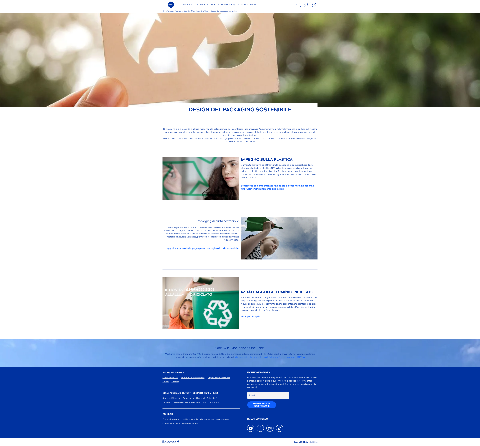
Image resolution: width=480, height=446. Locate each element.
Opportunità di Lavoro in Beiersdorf (199, 398)
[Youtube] (250, 428)
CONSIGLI (202, 4)
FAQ (205, 402)
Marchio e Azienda (174, 11)
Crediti (165, 382)
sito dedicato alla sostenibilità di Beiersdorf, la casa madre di (270, 357)
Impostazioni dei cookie (219, 377)
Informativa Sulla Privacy (193, 377)
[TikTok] (279, 428)
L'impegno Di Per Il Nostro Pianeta (181, 402)
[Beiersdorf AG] (170, 442)
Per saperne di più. (250, 316)
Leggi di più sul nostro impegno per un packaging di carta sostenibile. (202, 248)
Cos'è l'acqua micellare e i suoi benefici (180, 423)
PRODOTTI (188, 4)
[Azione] (314, 5)
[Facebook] (260, 428)
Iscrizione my (258, 372)
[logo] (170, 5)
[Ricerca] (298, 5)
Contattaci (215, 402)
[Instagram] (270, 428)
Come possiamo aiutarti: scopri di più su (190, 393)
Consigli (167, 414)
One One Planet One (196, 11)
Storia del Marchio (171, 398)
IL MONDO (247, 4)
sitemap (175, 382)
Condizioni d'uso (170, 377)
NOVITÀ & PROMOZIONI (223, 4)
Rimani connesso (257, 419)
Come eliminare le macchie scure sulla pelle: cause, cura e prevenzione (195, 419)
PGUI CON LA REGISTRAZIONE (261, 404)
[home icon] (163, 11)
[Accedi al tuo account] (306, 5)
